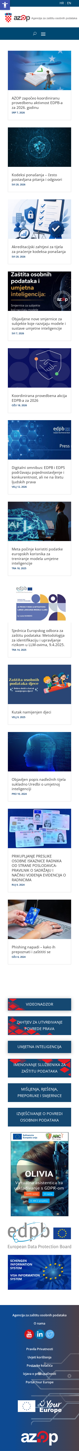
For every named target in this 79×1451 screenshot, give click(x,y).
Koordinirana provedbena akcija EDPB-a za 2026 (39, 398)
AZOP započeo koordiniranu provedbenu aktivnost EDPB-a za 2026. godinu (37, 103)
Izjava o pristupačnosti (39, 1374)
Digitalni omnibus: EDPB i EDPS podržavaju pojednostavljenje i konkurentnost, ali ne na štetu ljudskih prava (38, 474)
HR (62, 3)
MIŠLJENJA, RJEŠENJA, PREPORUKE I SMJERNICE (39, 1092)
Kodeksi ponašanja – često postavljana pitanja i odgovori (37, 177)
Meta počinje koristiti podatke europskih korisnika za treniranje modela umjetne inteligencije (37, 556)
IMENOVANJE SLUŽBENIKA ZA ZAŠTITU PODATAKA (39, 1068)
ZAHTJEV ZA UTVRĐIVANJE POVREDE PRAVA (40, 1025)
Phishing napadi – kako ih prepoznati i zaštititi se (33, 949)
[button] (5, 5)
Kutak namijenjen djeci (31, 712)
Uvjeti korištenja (39, 1357)
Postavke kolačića (40, 1365)
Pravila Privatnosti (39, 1349)
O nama (39, 1323)
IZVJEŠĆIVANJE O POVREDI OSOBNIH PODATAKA (39, 1117)
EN (69, 3)
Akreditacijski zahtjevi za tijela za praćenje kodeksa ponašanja (39, 249)
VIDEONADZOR (39, 1004)
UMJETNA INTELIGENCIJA (39, 1046)
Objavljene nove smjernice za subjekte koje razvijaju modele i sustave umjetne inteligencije (39, 323)
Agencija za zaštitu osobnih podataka (39, 1315)
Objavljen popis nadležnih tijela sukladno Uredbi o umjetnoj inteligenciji (39, 784)
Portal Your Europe (39, 1382)
